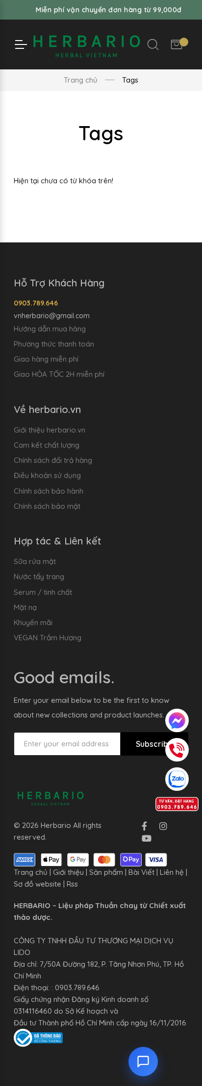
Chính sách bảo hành (48, 491)
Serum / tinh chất (43, 592)
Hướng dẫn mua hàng (50, 328)
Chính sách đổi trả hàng (53, 460)
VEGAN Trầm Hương (47, 637)
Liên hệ (172, 872)
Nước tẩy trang (39, 576)
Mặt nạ (25, 607)
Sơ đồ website (37, 884)
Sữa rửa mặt (35, 561)
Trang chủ (81, 80)
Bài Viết (141, 872)
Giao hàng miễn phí (46, 359)
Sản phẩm (106, 872)
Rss (72, 884)
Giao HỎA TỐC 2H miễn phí (59, 374)
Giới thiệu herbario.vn (49, 429)
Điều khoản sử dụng (47, 475)
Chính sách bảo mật (47, 506)
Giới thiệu (68, 872)
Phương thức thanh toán (54, 343)
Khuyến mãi (33, 622)
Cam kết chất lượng (46, 445)
